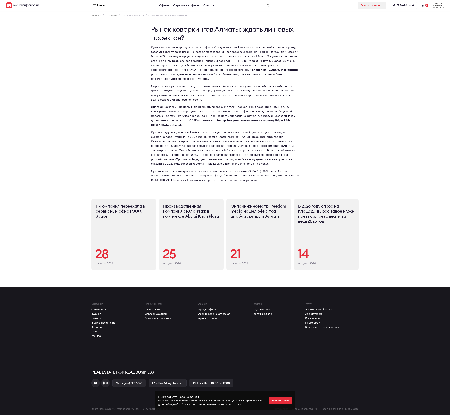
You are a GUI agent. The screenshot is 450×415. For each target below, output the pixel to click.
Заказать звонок (372, 5)
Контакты (96, 331)
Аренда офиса (207, 309)
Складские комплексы (158, 318)
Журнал (96, 313)
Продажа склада (262, 313)
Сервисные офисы (186, 5)
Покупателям (312, 318)
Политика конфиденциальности (340, 408)
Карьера (96, 327)
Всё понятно (280, 400)
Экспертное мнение (103, 322)
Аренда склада (207, 318)
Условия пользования (304, 408)
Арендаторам (313, 313)
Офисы (164, 5)
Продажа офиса (261, 309)
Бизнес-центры (154, 309)
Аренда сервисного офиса (214, 313)
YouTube (96, 335)
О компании (98, 309)
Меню (101, 5)
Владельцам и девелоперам (322, 327)
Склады (208, 5)
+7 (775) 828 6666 (403, 5)
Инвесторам (312, 322)
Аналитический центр (318, 309)
